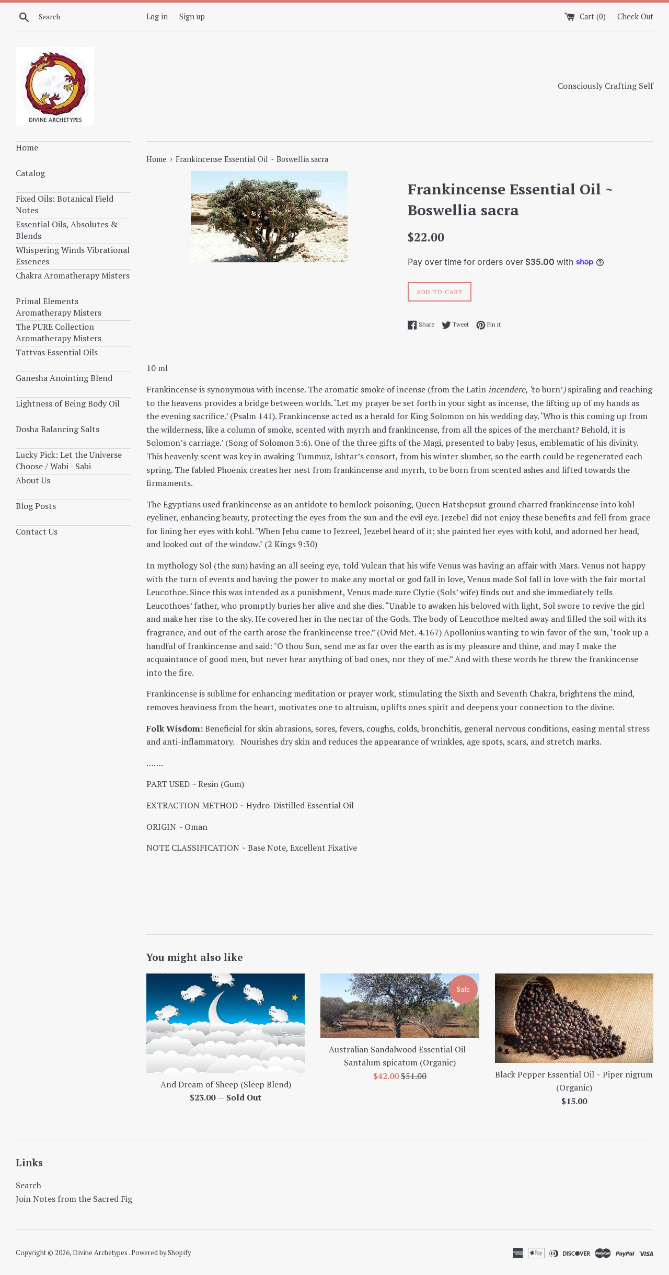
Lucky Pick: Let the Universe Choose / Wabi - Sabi (69, 460)
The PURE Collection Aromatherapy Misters (58, 332)
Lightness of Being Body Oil (68, 403)
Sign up (192, 16)
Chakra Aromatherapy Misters (73, 275)
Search (28, 1185)
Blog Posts (36, 506)
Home (27, 147)
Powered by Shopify (161, 1252)
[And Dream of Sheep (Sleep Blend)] (225, 1023)
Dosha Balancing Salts (57, 429)
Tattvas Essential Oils (57, 352)
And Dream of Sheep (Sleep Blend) (225, 1084)
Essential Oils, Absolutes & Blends (67, 229)
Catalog (30, 173)
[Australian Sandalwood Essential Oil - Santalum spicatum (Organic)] (399, 1005)
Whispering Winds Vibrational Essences (73, 255)
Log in (157, 16)
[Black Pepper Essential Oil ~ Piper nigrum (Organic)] (574, 1018)
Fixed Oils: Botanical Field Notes (64, 204)
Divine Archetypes (101, 1252)
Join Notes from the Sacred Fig (74, 1198)
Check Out (635, 16)
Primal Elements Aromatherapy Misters (58, 306)
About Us (33, 480)
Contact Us (36, 531)
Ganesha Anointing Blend (64, 378)
